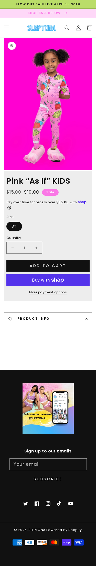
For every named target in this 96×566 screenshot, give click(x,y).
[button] (6, 27)
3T (14, 226)
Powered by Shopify (64, 530)
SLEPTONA (37, 530)
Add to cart (48, 265)
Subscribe (48, 479)
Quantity (13, 237)
